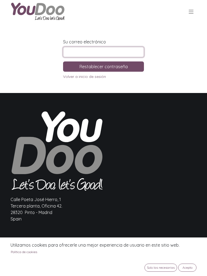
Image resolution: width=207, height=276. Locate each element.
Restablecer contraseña (104, 66)
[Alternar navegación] (191, 11)
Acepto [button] (187, 267)
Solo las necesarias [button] (161, 267)
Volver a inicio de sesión (84, 76)
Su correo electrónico (84, 41)
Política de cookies (24, 252)
